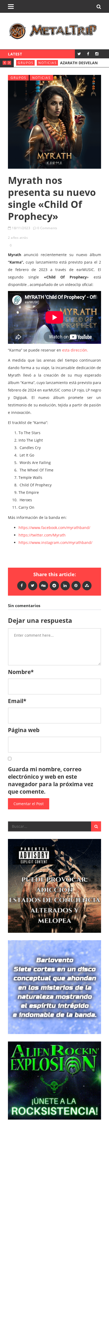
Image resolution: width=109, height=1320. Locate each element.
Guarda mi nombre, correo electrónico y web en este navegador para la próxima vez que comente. (50, 780)
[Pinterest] (76, 585)
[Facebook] (88, 53)
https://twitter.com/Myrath (42, 535)
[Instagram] (96, 53)
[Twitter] (79, 53)
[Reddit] (54, 585)
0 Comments (47, 228)
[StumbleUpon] (87, 585)
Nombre (21, 672)
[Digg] (43, 585)
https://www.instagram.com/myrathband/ (55, 542)
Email (17, 701)
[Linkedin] (65, 585)
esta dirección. (75, 350)
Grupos (26, 62)
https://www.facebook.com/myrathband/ (54, 527)
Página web (23, 730)
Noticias (47, 62)
